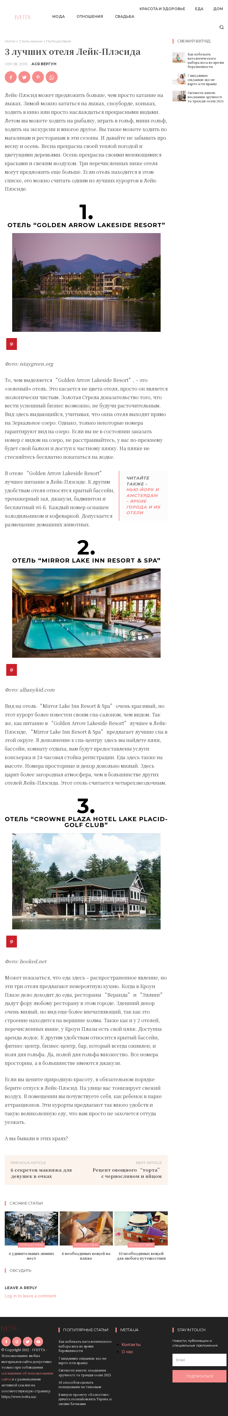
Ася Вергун (43, 64)
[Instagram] (16, 1341)
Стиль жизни (30, 41)
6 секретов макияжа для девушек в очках (41, 1173)
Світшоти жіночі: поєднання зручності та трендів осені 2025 (206, 96)
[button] (221, 26)
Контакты (131, 1344)
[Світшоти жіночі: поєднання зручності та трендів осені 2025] (179, 96)
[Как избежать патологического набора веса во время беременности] (179, 57)
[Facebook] (11, 77)
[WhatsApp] (52, 77)
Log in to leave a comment (30, 1295)
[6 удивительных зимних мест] (31, 1228)
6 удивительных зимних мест (31, 1256)
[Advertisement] (200, 200)
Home (10, 41)
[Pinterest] (38, 77)
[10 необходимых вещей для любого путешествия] (141, 1228)
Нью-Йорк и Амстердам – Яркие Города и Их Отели (143, 501)
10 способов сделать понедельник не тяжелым (79, 1384)
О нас (127, 1351)
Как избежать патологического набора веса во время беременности (206, 60)
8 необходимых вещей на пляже (86, 1256)
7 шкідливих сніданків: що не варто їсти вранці (202, 79)
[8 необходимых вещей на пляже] (86, 1228)
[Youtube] (38, 1341)
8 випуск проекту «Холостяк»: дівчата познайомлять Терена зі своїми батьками (85, 1399)
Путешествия (58, 41)
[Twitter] (24, 77)
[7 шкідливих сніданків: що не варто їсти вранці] (179, 79)
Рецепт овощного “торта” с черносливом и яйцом (127, 1173)
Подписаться (199, 1376)
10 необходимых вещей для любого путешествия (141, 1256)
